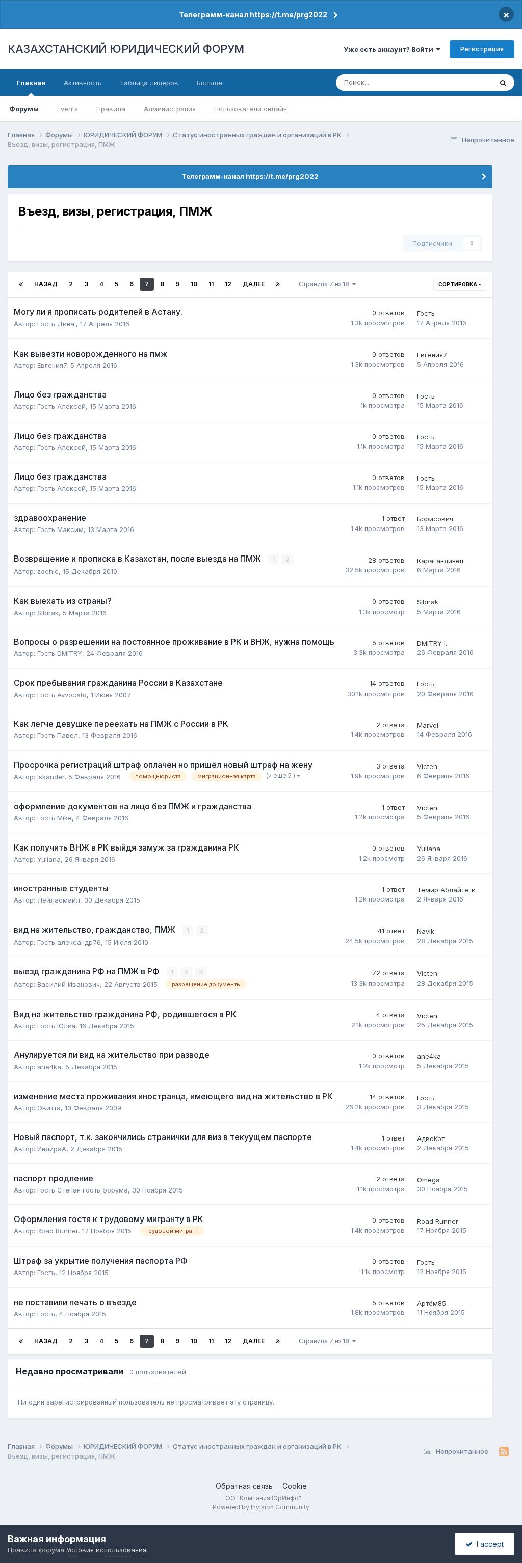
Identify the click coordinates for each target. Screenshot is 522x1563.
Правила (110, 108)
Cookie (294, 1485)
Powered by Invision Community (261, 1507)
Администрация (170, 108)
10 (194, 284)
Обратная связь (244, 1485)
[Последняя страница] (278, 284)
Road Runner (57, 1231)
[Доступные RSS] (503, 1452)
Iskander (50, 777)
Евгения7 (51, 365)
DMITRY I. (432, 643)
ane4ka (49, 1067)
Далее (254, 284)
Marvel (427, 725)
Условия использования (106, 1550)
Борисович (435, 519)
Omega (428, 1180)
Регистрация (482, 49)
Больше (209, 82)
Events (67, 108)
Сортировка (458, 284)
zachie (48, 571)
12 (228, 284)
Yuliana (49, 859)
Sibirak (48, 612)
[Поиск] (503, 82)
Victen (427, 766)
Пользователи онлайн (250, 108)
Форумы (24, 108)
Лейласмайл (58, 900)
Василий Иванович (68, 984)
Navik (425, 931)
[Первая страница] (21, 284)
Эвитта (49, 1108)
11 (211, 284)
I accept (488, 1544)
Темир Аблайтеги (446, 890)
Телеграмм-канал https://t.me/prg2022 (253, 14)
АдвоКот (431, 1138)
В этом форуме (454, 82)
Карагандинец (440, 561)
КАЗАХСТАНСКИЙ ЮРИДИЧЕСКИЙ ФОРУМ (126, 49)
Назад (46, 284)
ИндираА (51, 1149)
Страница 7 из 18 (325, 284)
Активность (82, 82)
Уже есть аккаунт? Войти (390, 49)
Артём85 (431, 1303)
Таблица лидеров (149, 82)
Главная (31, 82)
